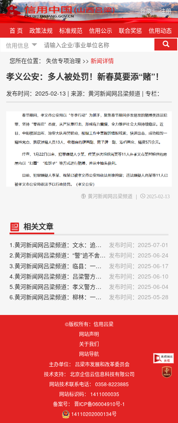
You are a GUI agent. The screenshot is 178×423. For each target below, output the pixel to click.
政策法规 (41, 30)
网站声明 (89, 333)
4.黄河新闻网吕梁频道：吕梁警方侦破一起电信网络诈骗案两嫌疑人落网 (89, 276)
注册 (165, 11)
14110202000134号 (94, 413)
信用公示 (100, 30)
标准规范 (70, 30)
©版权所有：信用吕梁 (89, 323)
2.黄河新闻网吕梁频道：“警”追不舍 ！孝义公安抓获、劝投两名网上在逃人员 (89, 255)
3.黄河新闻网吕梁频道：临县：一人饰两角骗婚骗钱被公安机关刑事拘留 (89, 266)
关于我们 (89, 343)
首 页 (16, 30)
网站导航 (89, 353)
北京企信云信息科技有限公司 (102, 373)
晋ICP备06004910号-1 (99, 403)
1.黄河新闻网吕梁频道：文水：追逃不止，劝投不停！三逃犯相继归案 (89, 244)
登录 (147, 11)
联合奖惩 (130, 30)
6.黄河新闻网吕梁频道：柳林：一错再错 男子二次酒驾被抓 (89, 297)
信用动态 (160, 30)
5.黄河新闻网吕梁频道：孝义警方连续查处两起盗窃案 (89, 286)
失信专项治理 (63, 60)
